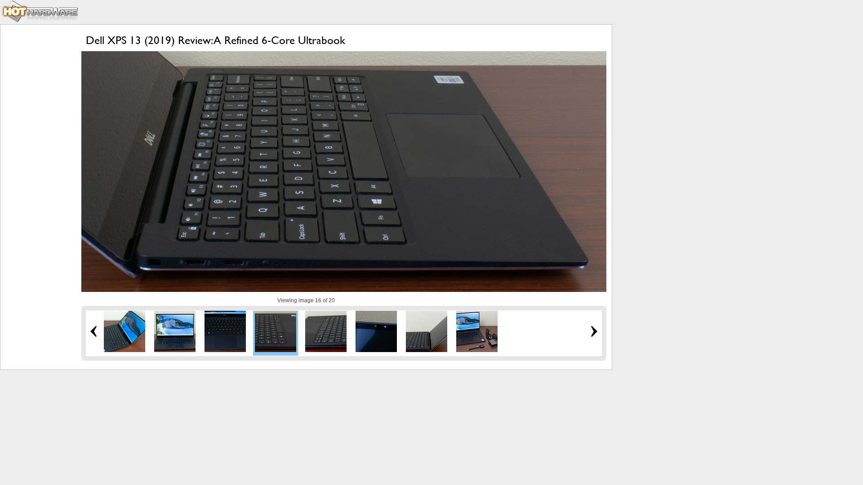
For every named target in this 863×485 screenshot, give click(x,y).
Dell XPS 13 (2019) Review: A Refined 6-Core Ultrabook (215, 40)
